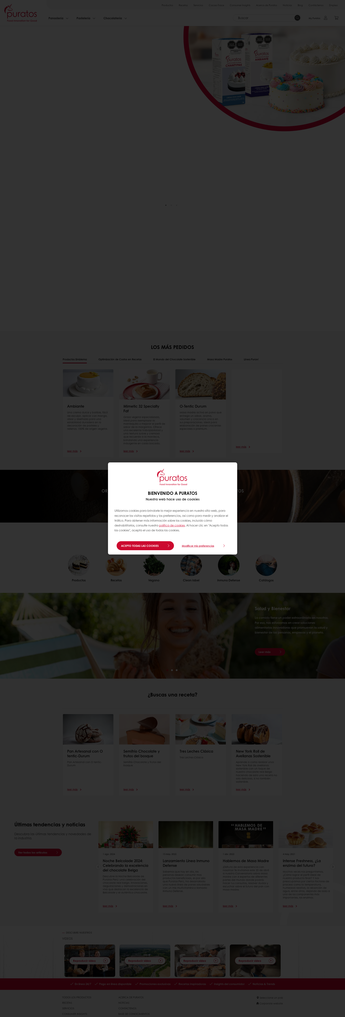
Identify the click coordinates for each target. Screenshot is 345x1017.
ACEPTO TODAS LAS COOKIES (140, 546)
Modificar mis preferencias (198, 546)
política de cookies (172, 525)
